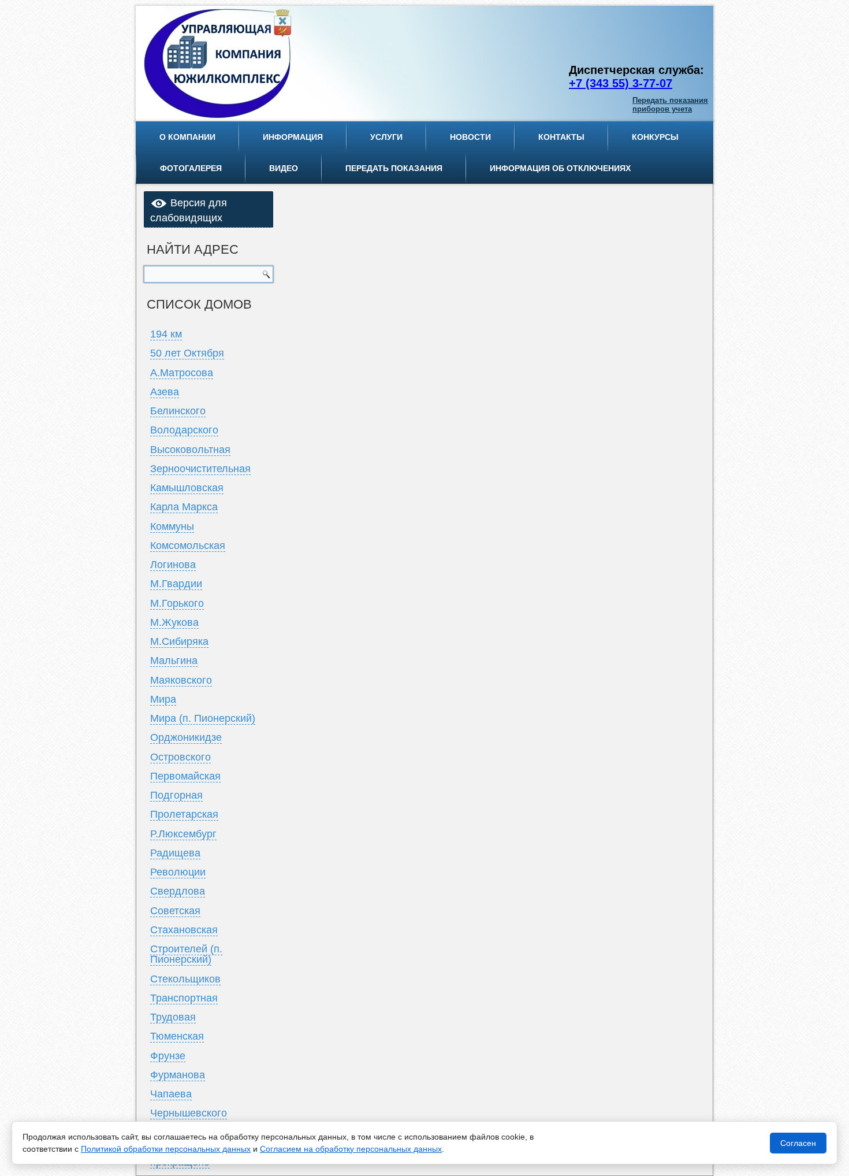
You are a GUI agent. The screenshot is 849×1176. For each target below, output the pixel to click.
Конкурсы (655, 137)
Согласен (798, 1143)
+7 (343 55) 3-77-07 (620, 83)
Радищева (175, 853)
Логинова (173, 564)
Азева (164, 392)
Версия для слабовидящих (188, 210)
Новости (470, 137)
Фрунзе (167, 1056)
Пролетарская (184, 814)
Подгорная (176, 795)
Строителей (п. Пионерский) (186, 954)
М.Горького (177, 603)
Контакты (561, 137)
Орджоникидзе (186, 737)
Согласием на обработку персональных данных (351, 1148)
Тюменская (177, 1036)
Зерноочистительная (200, 468)
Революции (178, 872)
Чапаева (171, 1094)
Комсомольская (187, 545)
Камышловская (187, 488)
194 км (166, 334)
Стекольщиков (185, 979)
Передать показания (393, 168)
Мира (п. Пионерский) (202, 718)
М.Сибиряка (179, 641)
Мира (163, 699)
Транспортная (184, 998)
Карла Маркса (184, 507)
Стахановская (184, 930)
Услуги (386, 137)
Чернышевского (188, 1113)
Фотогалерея (191, 168)
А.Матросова (181, 373)
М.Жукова (174, 622)
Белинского (178, 411)
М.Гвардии (176, 583)
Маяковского (181, 680)
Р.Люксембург (183, 834)
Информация (293, 137)
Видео (283, 168)
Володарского (184, 430)
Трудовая (173, 1017)
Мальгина (174, 660)
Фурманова (177, 1075)
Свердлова (177, 891)
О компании (187, 137)
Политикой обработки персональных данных (166, 1148)
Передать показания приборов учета (670, 104)
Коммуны (172, 526)
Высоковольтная (190, 449)
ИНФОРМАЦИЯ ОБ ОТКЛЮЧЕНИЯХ (560, 168)
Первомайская (185, 776)
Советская (175, 911)
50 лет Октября (187, 353)
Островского (180, 757)
